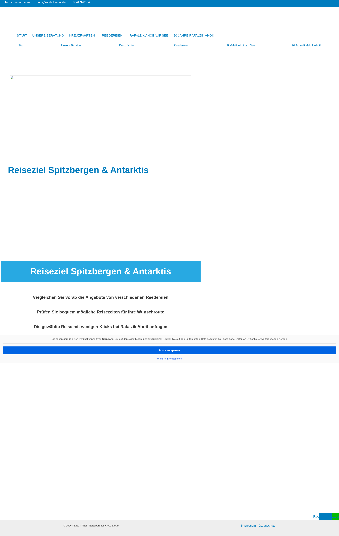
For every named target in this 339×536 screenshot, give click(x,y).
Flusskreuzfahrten (38, 467)
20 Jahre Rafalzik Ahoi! (194, 35)
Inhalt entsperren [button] (169, 350)
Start (22, 35)
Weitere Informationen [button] (169, 358)
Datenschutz (267, 525)
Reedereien (112, 35)
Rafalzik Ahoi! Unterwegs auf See (42, 478)
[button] (83, 35)
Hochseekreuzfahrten (13, 467)
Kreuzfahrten (82, 35)
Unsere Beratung (48, 35)
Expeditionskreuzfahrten (64, 467)
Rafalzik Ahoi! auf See (149, 35)
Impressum (248, 525)
